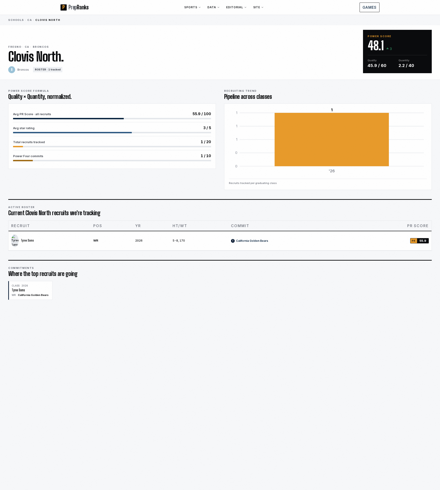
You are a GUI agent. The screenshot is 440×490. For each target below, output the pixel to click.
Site (256, 7)
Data (211, 7)
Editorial (234, 7)
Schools (16, 20)
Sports (190, 7)
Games (370, 7)
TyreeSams (27, 240)
